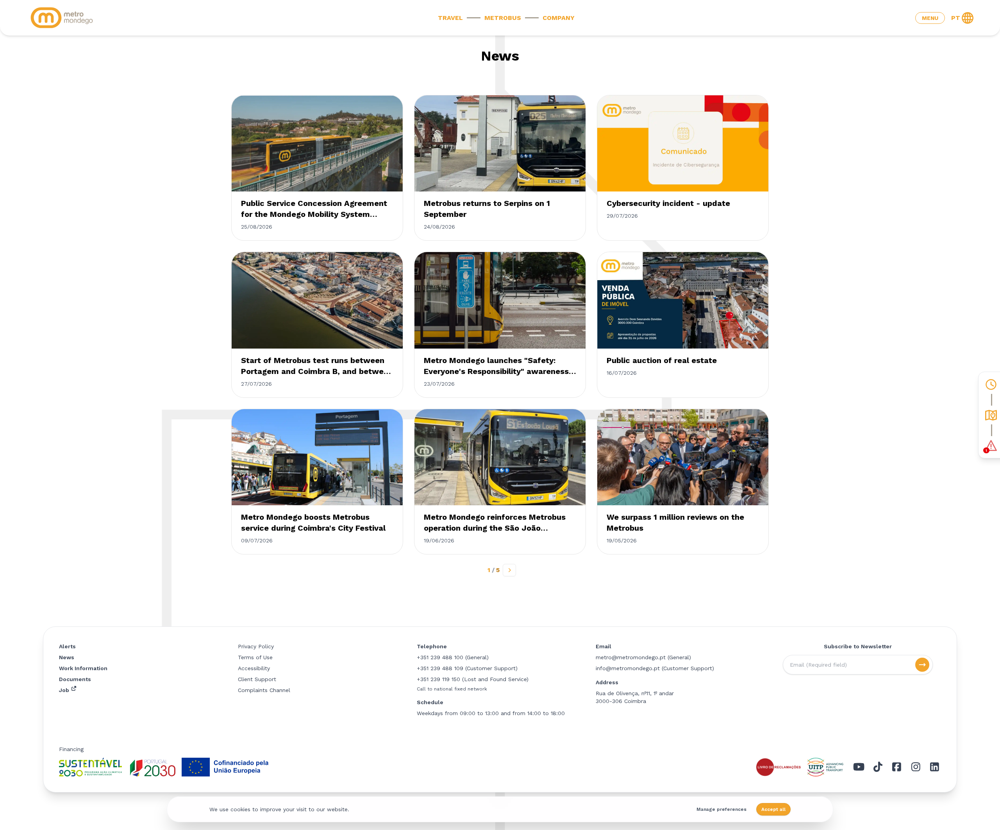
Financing (71, 749)
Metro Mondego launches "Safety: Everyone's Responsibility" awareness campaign (496, 366)
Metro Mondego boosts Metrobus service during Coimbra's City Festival (313, 522)
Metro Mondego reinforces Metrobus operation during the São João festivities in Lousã (495, 522)
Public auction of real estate (662, 360)
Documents (75, 679)
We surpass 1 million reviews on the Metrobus (675, 522)
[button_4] (509, 570)
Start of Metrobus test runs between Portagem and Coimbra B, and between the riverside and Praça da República (317, 366)
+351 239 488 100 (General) (453, 657)
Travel (450, 17)
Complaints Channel (264, 690)
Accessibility (254, 668)
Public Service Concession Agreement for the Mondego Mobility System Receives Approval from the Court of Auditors (314, 209)
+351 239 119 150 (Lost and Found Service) (473, 679)
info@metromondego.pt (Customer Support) (655, 668)
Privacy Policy (256, 646)
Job (65, 690)
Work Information (83, 668)
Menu (930, 18)
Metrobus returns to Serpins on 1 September (487, 209)
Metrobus (502, 17)
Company (559, 17)
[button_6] (922, 665)
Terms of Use (255, 657)
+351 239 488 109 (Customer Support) (467, 668)
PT (955, 17)
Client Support (257, 679)
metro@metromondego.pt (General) (643, 657)
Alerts (67, 646)
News (66, 657)
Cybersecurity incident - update (668, 203)
